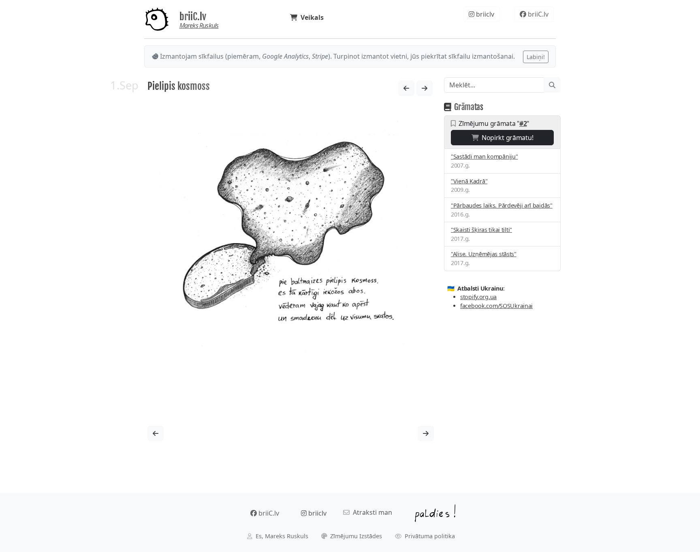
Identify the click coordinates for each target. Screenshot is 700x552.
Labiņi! (536, 57)
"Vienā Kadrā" (469, 181)
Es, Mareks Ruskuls (281, 536)
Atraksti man (371, 512)
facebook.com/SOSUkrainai (496, 306)
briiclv (484, 14)
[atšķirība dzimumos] (406, 88)
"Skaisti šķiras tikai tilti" (481, 230)
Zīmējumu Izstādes (355, 536)
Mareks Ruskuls (199, 25)
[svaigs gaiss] (424, 88)
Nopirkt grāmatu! (505, 137)
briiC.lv (192, 17)
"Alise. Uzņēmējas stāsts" (483, 254)
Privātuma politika (429, 536)
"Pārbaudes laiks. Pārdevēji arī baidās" (502, 205)
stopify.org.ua (478, 297)
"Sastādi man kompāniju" (484, 156)
